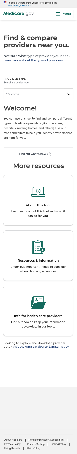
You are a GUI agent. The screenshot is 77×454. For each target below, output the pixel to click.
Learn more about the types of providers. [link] (33, 60)
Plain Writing (33, 448)
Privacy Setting (36, 444)
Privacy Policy (12, 444)
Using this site (12, 448)
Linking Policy (58, 444)
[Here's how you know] (38, 4)
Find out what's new (32, 154)
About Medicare (13, 439)
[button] (38, 200)
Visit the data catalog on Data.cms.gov (41, 346)
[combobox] (38, 94)
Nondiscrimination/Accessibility (46, 439)
